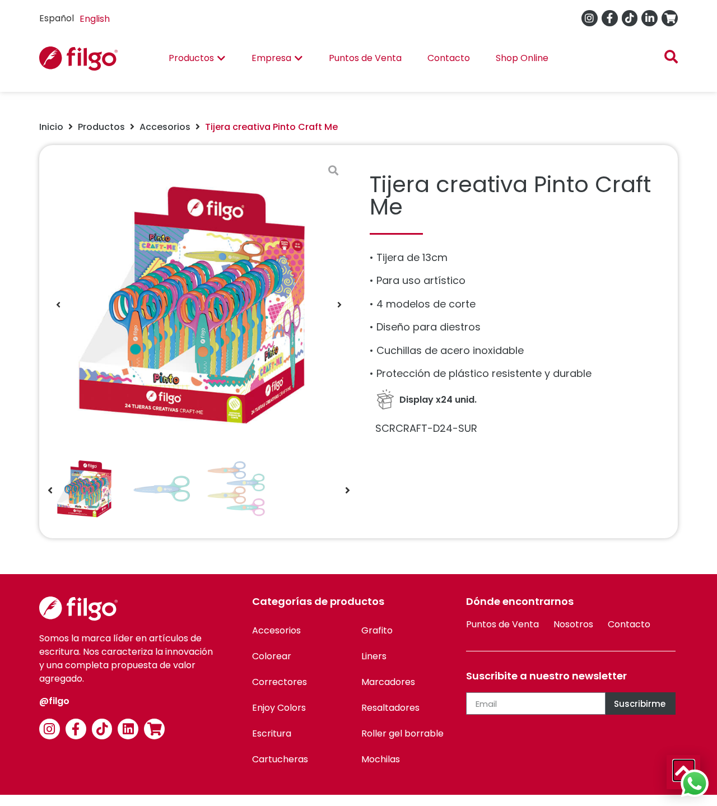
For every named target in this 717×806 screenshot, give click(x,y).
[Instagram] (589, 18)
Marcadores (388, 681)
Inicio (51, 126)
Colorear (271, 656)
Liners (374, 656)
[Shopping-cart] (670, 18)
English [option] (95, 18)
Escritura (271, 733)
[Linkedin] (128, 729)
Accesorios (164, 126)
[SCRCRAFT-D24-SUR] (198, 304)
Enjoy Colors (279, 707)
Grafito (377, 630)
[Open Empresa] (298, 58)
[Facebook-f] (610, 18)
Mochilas (380, 759)
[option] (94, 19)
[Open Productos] (221, 58)
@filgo (54, 701)
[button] (58, 304)
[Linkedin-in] (649, 18)
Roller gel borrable (402, 733)
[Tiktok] (630, 18)
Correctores (279, 681)
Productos (101, 126)
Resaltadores (390, 707)
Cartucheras (280, 759)
